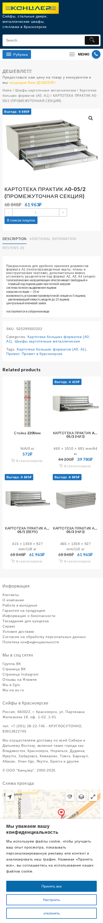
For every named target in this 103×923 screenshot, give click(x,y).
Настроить (51, 900)
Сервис (9, 626)
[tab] (15, 239)
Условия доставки (18, 632)
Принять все (52, 886)
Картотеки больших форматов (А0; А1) (51, 349)
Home (7, 90)
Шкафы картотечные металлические (45, 90)
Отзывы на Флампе (19, 680)
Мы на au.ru (13, 690)
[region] (51, 871)
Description (14, 239)
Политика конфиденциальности (30, 642)
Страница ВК (14, 669)
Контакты (10, 595)
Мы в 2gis (11, 685)
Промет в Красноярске (42, 354)
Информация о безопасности (29, 616)
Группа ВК (11, 664)
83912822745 (14, 731)
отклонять (52, 913)
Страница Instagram (20, 674)
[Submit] (92, 40)
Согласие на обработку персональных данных (44, 637)
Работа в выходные (20, 605)
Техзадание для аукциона (25, 621)
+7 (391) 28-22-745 (28, 726)
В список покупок (21, 220)
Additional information (53, 239)
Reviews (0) (13, 248)
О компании (13, 600)
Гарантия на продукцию (24, 610)
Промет (12, 354)
